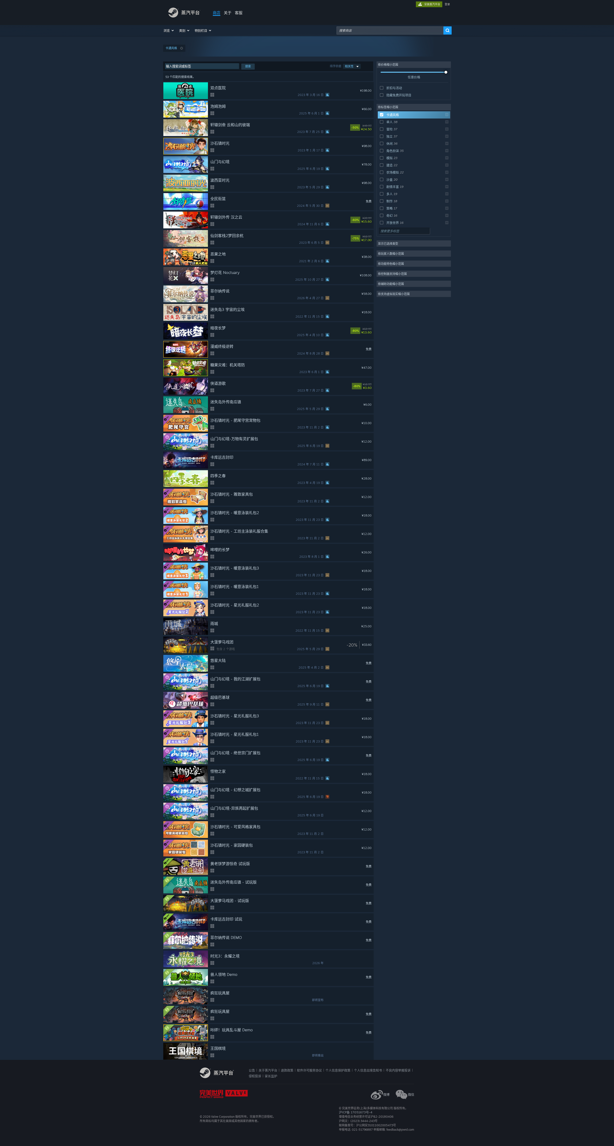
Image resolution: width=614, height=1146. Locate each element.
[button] (169, 30)
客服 (238, 12)
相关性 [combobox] (349, 66)
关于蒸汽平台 (268, 1070)
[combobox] (390, 30)
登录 (447, 4)
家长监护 (271, 1076)
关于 (227, 12)
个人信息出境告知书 (368, 1070)
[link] (369, 127)
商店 (216, 12)
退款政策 (287, 1070)
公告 (252, 1070)
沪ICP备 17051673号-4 (355, 1112)
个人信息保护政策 (337, 1070)
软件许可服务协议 (309, 1070)
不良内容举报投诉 (398, 1070)
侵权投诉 (255, 1076)
